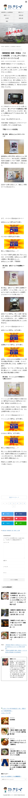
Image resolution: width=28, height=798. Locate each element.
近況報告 (12, 719)
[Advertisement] (14, 203)
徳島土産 (21, 18)
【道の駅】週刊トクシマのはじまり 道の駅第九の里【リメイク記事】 (18, 753)
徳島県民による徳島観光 (7, 12)
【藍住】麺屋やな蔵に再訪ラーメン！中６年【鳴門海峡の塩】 (18, 732)
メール (5, 566)
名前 (5, 560)
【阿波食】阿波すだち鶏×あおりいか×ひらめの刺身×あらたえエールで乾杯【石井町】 (16, 646)
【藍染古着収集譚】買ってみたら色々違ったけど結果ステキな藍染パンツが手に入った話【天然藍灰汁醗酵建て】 (18, 765)
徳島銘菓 (9, 530)
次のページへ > (14, 497)
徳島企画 (21, 15)
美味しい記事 (17, 530)
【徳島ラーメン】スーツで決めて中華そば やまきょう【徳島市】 (18, 742)
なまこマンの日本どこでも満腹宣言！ (11, 776)
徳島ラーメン (7, 15)
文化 (12, 530)
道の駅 (7, 18)
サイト (4, 572)
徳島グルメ (21, 12)
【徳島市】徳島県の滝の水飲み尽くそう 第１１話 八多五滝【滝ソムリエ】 (18, 612)
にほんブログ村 (6, 713)
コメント (6, 542)
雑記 (7, 21)
